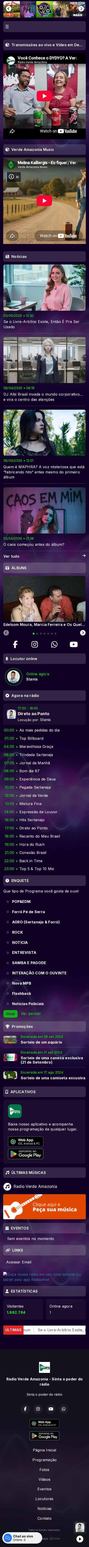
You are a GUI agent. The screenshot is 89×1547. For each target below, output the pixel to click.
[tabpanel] (44, 601)
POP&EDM (21, 901)
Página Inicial (44, 1450)
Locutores (44, 1498)
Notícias (44, 1508)
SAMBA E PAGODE (29, 962)
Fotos (44, 1469)
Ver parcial (30, 1013)
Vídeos (44, 1479)
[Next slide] (83, 633)
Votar (10, 1013)
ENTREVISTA (24, 952)
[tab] (33, 634)
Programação (44, 1460)
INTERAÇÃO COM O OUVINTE (39, 973)
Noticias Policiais (28, 1003)
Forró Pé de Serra (28, 911)
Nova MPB (21, 983)
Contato (44, 1518)
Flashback (21, 993)
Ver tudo (11, 556)
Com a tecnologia (38, 1538)
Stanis (45, 719)
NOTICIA (20, 942)
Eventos (44, 1489)
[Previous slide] (6, 633)
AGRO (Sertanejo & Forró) (36, 922)
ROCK (17, 932)
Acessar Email (18, 1262)
